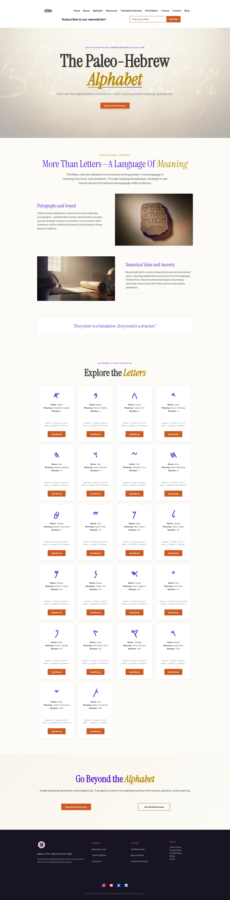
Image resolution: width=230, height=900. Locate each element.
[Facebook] (118, 885)
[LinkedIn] (126, 885)
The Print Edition (99, 855)
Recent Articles (137, 855)
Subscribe (173, 19)
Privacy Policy (176, 850)
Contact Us (97, 861)
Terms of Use (175, 847)
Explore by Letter (99, 849)
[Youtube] (111, 885)
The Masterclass (138, 849)
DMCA (172, 856)
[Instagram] (104, 885)
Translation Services (139, 861)
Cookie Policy (176, 853)
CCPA (172, 859)
